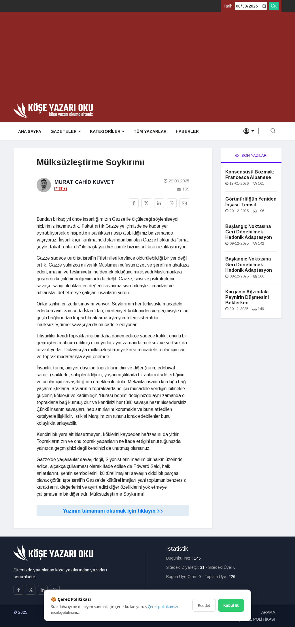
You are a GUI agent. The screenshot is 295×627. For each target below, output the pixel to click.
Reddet (204, 605)
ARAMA (268, 612)
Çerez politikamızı (163, 606)
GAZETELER (63, 131)
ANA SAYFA (29, 131)
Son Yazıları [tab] (253, 155)
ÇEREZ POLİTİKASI (256, 619)
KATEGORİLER (105, 131)
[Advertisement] (147, 59)
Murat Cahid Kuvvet (84, 182)
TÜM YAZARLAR (150, 131)
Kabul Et (231, 605)
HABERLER (187, 131)
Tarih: (228, 6)
